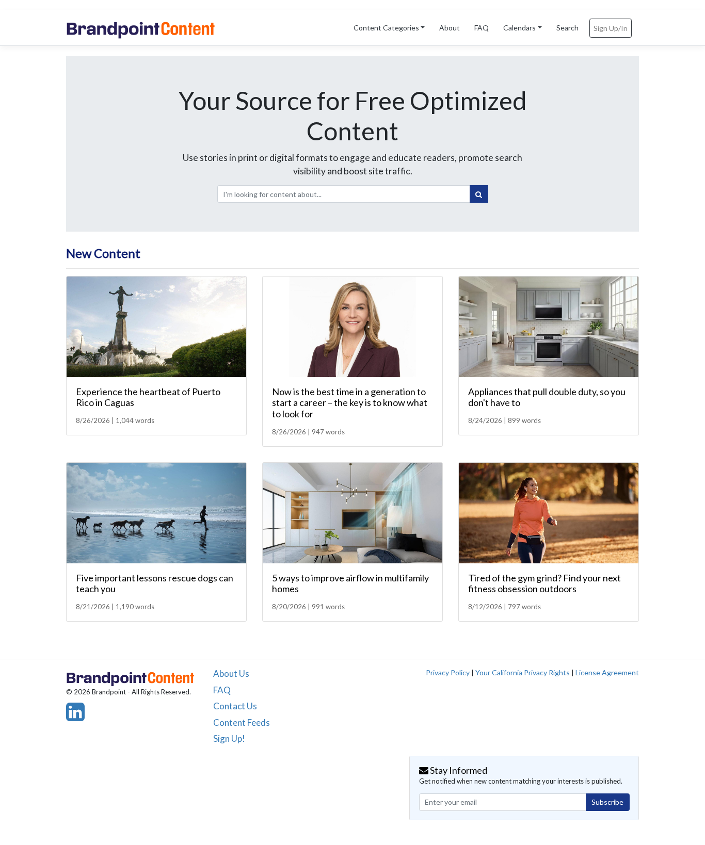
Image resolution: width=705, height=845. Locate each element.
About (449, 27)
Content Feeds (241, 722)
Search (567, 27)
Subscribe (607, 802)
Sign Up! (229, 738)
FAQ (481, 27)
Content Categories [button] (386, 27)
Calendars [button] (519, 27)
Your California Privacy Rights (522, 672)
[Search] (479, 194)
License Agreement (607, 672)
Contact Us (235, 706)
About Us (231, 673)
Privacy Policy (448, 672)
